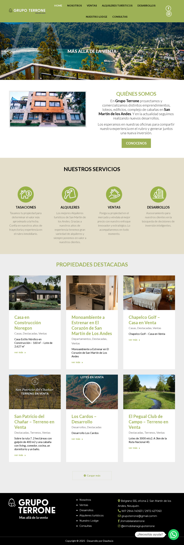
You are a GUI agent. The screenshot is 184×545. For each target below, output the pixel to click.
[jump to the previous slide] (6, 51)
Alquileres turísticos (91, 515)
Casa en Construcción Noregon (27, 323)
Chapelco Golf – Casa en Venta (144, 320)
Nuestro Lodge (89, 520)
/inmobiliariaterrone (132, 521)
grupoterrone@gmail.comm (139, 516)
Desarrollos (86, 510)
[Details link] (35, 293)
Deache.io (108, 540)
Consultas (85, 525)
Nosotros (85, 499)
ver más (18, 352)
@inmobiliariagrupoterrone (138, 526)
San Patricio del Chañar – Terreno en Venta (34, 422)
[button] (173, 534)
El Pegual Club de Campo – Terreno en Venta (148, 422)
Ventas (83, 505)
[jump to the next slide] (177, 51)
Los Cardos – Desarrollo (84, 419)
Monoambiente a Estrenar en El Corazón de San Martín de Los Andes (92, 325)
